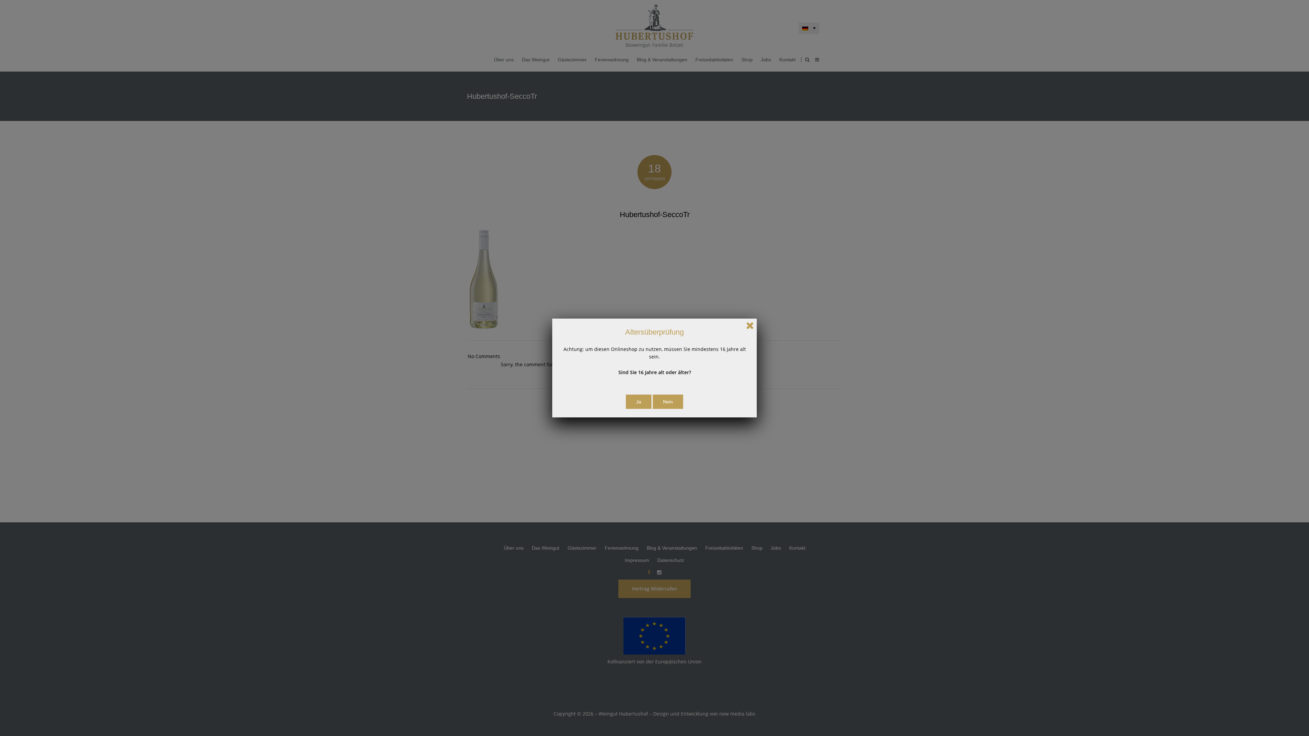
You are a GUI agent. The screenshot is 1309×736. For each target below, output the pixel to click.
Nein (668, 401)
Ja (638, 401)
